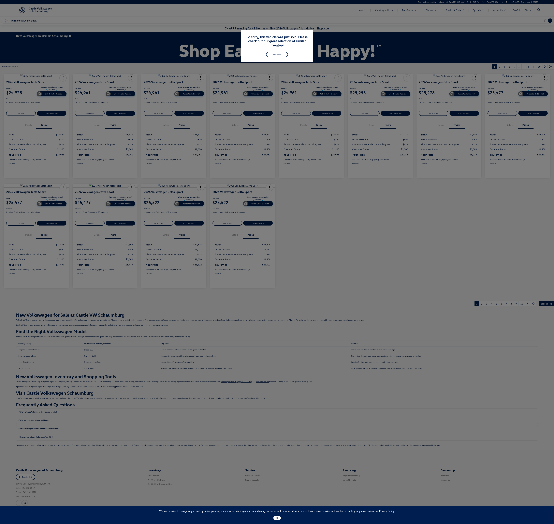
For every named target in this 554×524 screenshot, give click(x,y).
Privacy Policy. (387, 511)
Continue (277, 54)
